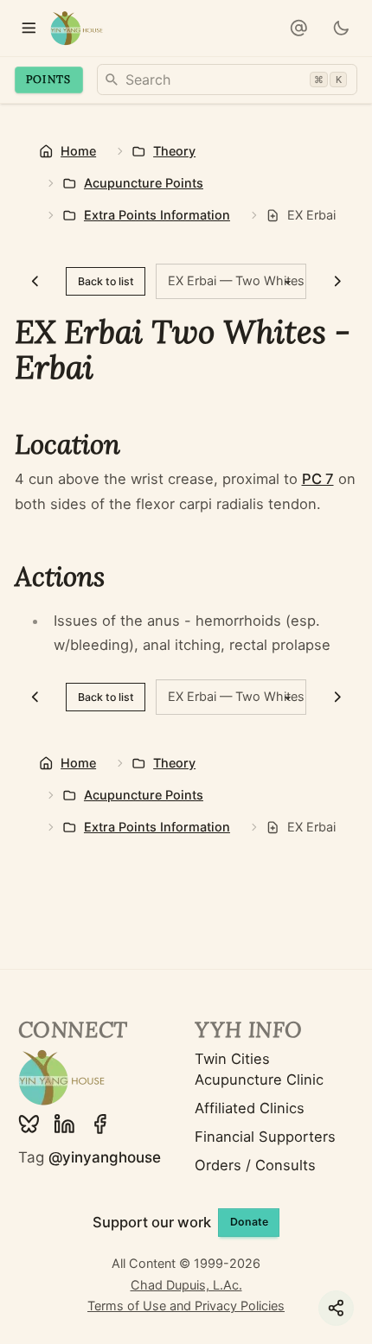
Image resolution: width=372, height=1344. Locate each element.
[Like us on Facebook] (100, 1124)
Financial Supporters (265, 1136)
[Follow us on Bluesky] (29, 1124)
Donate (249, 1221)
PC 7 (318, 478)
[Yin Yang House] (76, 28)
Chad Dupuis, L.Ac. (186, 1284)
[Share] (336, 1308)
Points (48, 79)
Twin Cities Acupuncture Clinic (259, 1069)
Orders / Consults (255, 1165)
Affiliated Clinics (250, 1108)
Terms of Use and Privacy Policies (186, 1305)
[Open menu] (28, 28)
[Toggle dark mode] (340, 28)
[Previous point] (35, 281)
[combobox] (227, 79)
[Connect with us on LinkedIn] (64, 1124)
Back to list (106, 281)
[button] (299, 28)
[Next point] (337, 281)
